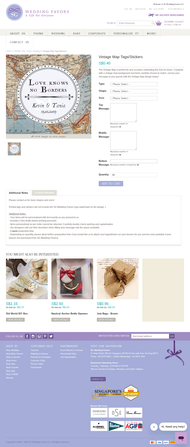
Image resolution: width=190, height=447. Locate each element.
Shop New (10, 364)
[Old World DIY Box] (27, 278)
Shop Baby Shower (14, 354)
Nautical (37, 51)
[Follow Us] (33, 335)
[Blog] (39, 335)
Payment (35, 350)
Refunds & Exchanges (41, 357)
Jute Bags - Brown (107, 313)
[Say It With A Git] (133, 422)
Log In (128, 9)
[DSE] (116, 409)
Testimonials (176, 9)
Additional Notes (18, 192)
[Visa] (159, 442)
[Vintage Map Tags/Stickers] (14, 148)
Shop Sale (10, 371)
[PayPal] (166, 442)
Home (8, 51)
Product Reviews (44, 192)
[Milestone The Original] (116, 422)
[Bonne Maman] (133, 409)
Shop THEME (12, 374)
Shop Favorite (12, 367)
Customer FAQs (38, 360)
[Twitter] (51, 335)
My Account (156, 9)
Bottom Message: (104, 163)
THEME (17, 51)
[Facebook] (27, 335)
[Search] (153, 23)
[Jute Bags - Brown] (118, 278)
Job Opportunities (68, 357)
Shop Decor (11, 360)
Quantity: (104, 174)
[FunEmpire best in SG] (130, 386)
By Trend (27, 51)
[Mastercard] (153, 442)
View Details (15, 319)
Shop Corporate (13, 357)
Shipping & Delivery (39, 354)
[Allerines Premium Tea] (99, 422)
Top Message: (104, 107)
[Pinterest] (45, 335)
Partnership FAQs (68, 354)
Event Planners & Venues (71, 350)
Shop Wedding (12, 350)
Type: (102, 83)
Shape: (103, 90)
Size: (101, 97)
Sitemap (9, 378)
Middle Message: (104, 134)
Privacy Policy (37, 364)
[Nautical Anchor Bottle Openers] (72, 278)
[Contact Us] (98, 378)
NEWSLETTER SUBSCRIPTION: (114, 335)
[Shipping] (172, 442)
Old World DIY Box (17, 313)
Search (111, 23)
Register (140, 9)
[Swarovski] (99, 409)
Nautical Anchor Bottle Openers (69, 313)
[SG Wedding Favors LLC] (38, 12)
